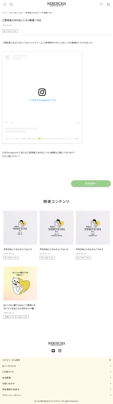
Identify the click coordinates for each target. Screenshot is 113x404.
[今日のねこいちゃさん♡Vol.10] (57, 228)
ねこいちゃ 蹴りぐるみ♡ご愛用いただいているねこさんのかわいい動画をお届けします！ (19, 308)
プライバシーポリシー (12, 395)
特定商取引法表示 (11, 389)
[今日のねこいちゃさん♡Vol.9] (93, 228)
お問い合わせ (8, 383)
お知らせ (8, 317)
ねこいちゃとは (9, 365)
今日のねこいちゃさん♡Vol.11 (17, 249)
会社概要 (6, 377)
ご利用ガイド (8, 371)
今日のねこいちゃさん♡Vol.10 (54, 249)
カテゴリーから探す (11, 360)
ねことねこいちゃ (10, 31)
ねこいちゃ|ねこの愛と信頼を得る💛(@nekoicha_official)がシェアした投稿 (42, 138)
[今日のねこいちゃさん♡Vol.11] (20, 228)
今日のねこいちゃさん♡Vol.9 (89, 249)
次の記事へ (91, 183)
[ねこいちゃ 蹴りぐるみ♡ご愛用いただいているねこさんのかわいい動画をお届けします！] (20, 284)
